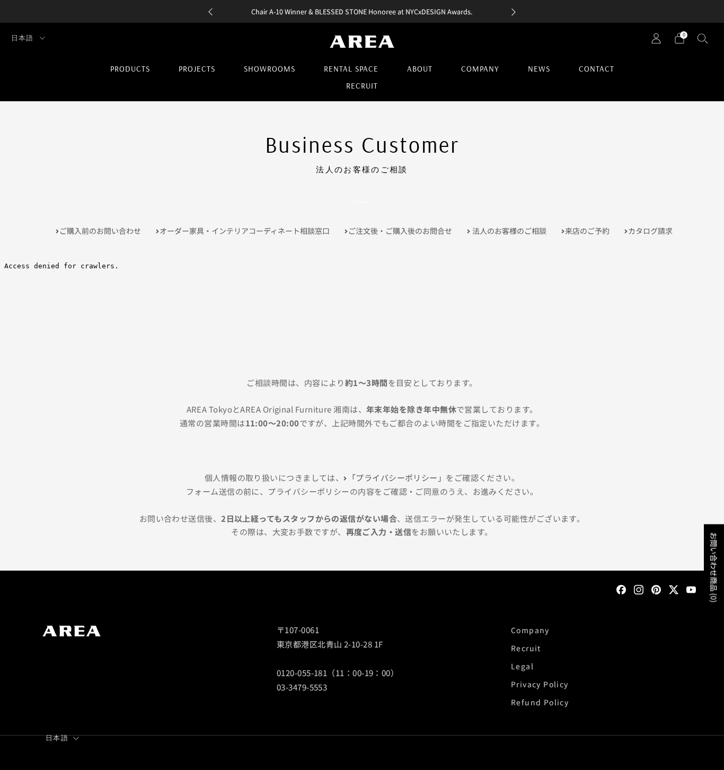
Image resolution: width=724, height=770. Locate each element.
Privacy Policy (540, 684)
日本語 (23, 37)
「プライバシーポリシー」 (397, 477)
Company (480, 69)
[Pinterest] (656, 588)
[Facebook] (621, 588)
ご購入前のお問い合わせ (100, 230)
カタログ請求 (650, 230)
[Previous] (210, 11)
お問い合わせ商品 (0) (714, 567)
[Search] (702, 38)
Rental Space (351, 69)
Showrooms (269, 69)
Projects (197, 69)
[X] (673, 588)
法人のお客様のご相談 (508, 230)
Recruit (362, 86)
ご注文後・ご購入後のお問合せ (400, 230)
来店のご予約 (587, 230)
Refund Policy (540, 702)
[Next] (513, 11)
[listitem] (362, 11)
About (419, 69)
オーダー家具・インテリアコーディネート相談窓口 (245, 230)
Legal (522, 666)
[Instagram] (638, 588)
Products (130, 69)
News (539, 69)
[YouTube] (691, 588)
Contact (596, 69)
